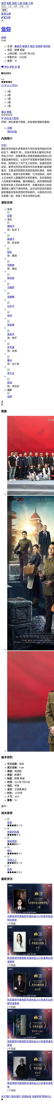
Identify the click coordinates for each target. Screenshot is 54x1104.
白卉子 (10, 306)
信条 (9, 822)
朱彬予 (10, 334)
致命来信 (12, 841)
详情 (9, 128)
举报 (3, 37)
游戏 (14, 3)
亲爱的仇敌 (13, 832)
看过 (3, 112)
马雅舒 (10, 287)
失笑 (9, 869)
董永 (9, 360)
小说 (19, 3)
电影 (9, 3)
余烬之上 (12, 860)
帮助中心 (47, 1096)
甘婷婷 (39, 46)
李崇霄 (10, 325)
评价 (7, 67)
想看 (9, 112)
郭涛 (9, 382)
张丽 (9, 396)
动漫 (25, 3)
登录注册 (6, 14)
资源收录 (26, 1096)
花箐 (9, 216)
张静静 (10, 297)
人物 (30, 3)
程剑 (32, 46)
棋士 (9, 850)
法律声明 (36, 1096)
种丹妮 (46, 46)
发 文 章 (16, 67)
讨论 (3, 145)
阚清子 (25, 46)
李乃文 (10, 373)
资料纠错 (12, 131)
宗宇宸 (10, 347)
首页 (3, 3)
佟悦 (9, 315)
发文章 (6, 17)
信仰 (6, 29)
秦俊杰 (18, 46)
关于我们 (6, 1096)
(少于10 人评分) (9, 85)
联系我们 (16, 1096)
